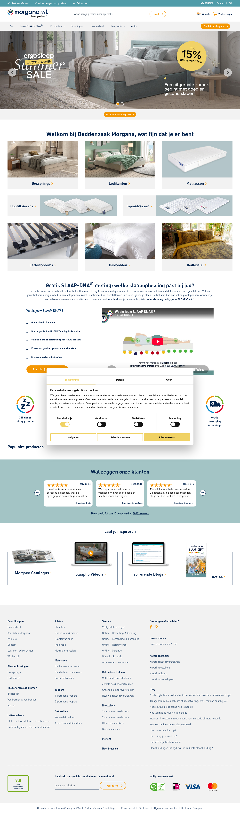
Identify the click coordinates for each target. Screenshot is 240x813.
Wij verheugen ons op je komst (53, 3)
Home (11, 26)
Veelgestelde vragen (113, 627)
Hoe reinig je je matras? (163, 736)
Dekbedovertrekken (113, 672)
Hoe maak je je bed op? (163, 730)
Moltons (106, 738)
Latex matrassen (64, 678)
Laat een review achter (20, 650)
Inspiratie (116, 26)
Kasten (11, 705)
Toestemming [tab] (71, 379)
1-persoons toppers (66, 695)
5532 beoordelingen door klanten (18, 786)
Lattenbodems (16, 715)
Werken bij (14, 656)
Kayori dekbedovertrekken (165, 661)
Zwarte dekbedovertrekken (117, 683)
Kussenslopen (158, 638)
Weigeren (73, 437)
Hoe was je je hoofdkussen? (165, 742)
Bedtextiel (13, 693)
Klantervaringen (64, 638)
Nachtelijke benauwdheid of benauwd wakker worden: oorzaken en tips (190, 695)
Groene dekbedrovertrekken (118, 689)
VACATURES (207, 3)
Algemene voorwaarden (115, 662)
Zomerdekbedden (65, 717)
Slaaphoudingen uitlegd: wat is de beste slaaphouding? (181, 747)
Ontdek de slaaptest (214, 26)
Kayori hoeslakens (160, 667)
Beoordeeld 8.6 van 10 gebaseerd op (120, 513)
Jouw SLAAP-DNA (31, 26)
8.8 (18, 780)
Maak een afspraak (20, 3)
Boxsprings (14, 672)
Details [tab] (120, 379)
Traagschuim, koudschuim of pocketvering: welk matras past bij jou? (189, 700)
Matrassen (61, 660)
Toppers (59, 689)
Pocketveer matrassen (67, 666)
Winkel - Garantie (112, 656)
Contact (221, 3)
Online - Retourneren (114, 644)
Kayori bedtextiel (159, 655)
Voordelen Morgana (19, 633)
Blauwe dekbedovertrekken (118, 695)
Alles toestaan (167, 437)
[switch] (101, 424)
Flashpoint (197, 808)
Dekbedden (61, 711)
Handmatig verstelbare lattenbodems (29, 727)
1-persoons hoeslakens (115, 711)
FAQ (230, 3)
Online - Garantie (112, 650)
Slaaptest (60, 627)
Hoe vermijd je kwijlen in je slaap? (169, 712)
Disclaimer (144, 808)
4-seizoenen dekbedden (68, 723)
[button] (117, 103)
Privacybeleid (128, 808)
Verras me (112, 785)
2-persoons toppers (66, 701)
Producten (56, 26)
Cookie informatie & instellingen (101, 808)
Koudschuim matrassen (68, 672)
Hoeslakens (108, 705)
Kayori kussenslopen (162, 679)
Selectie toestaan (120, 437)
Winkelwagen (225, 14)
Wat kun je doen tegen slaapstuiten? (170, 724)
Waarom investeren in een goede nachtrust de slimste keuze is (185, 718)
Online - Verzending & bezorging (120, 638)
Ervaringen (77, 26)
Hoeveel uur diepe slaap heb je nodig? (171, 706)
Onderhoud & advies (66, 633)
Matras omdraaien (65, 650)
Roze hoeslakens (111, 729)
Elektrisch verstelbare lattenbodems (28, 721)
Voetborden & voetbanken (22, 699)
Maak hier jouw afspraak (118, 114)
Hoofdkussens (110, 748)
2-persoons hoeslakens (115, 717)
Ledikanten (14, 678)
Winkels (206, 14)
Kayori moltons (158, 673)
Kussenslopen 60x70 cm (163, 644)
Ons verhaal (97, 26)
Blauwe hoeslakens (113, 723)
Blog (152, 689)
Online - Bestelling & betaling (119, 633)
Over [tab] (169, 379)
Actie (134, 26)
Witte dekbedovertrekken (116, 678)
